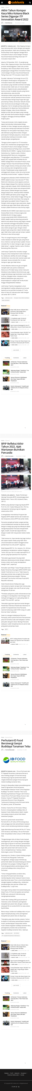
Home (2, 7)
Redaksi (7, 1073)
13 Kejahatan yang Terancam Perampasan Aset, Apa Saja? (18, 319)
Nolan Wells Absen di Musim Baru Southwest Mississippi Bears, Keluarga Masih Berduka (19, 311)
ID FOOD (16, 933)
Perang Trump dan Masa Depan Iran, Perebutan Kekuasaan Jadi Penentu (20, 341)
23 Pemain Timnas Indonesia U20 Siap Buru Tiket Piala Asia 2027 (19, 363)
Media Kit (17, 1073)
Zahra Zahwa (14, 315)
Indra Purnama (9, 456)
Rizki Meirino (8, 23)
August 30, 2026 (22, 315)
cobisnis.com (8, 298)
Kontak (22, 1075)
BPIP (6, 629)
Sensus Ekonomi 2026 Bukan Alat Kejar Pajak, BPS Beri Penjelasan (19, 379)
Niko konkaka (5, 300)
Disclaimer (23, 1073)
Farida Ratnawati (9, 750)
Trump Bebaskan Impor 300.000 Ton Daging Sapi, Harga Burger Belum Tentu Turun (20, 334)
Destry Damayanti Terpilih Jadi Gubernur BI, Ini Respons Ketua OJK (20, 387)
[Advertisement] (16, 412)
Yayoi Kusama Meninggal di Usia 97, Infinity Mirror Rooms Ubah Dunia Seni (20, 326)
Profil (11, 1073)
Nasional (7, 440)
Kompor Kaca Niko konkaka (21, 298)
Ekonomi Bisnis (8, 737)
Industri (7, 7)
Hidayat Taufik (14, 322)
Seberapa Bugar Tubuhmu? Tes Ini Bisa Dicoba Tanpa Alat (20, 371)
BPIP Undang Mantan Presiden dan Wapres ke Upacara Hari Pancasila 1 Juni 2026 (20, 640)
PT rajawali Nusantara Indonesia (11, 935)
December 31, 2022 (19, 23)
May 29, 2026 (22, 644)
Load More (16, 350)
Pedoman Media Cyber (13, 1075)
